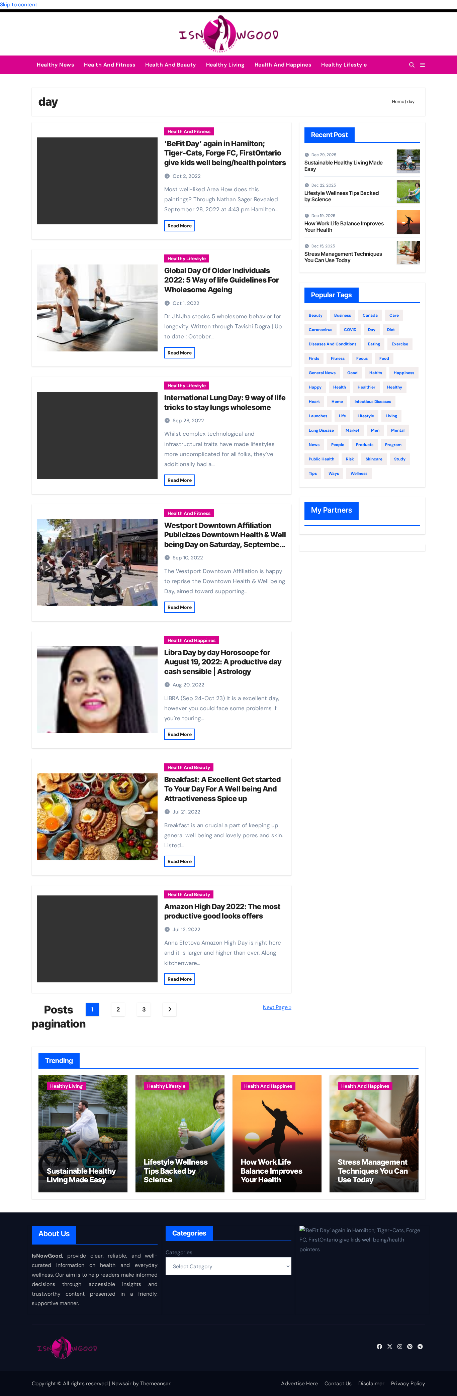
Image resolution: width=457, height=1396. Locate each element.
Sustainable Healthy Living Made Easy (343, 165)
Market (352, 430)
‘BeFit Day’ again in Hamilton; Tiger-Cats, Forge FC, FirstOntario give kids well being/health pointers (225, 153)
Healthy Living (225, 64)
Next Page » (277, 1007)
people (337, 444)
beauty (316, 315)
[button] (422, 65)
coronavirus (320, 329)
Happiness (404, 372)
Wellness (359, 473)
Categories (179, 1252)
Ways (334, 473)
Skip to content (18, 4)
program (393, 444)
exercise (400, 344)
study (399, 459)
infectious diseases (373, 401)
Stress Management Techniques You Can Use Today (343, 256)
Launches (318, 416)
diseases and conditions (332, 344)
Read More (180, 226)
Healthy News (55, 64)
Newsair (121, 1383)
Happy (315, 387)
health (339, 387)
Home (398, 101)
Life (342, 416)
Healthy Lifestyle (344, 64)
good (352, 372)
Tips (313, 473)
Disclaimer (371, 1383)
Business (342, 315)
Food (384, 358)
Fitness (338, 358)
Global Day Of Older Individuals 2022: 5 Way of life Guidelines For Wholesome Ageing (221, 280)
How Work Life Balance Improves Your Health (344, 226)
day (371, 329)
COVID (350, 329)
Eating (374, 344)
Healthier (366, 387)
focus (362, 358)
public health (321, 459)
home (337, 401)
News (314, 444)
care (394, 315)
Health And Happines (283, 64)
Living (391, 416)
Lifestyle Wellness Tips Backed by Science (341, 196)
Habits (375, 372)
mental (397, 430)
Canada (370, 315)
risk (350, 459)
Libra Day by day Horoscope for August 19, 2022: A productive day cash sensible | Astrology (222, 662)
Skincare (374, 459)
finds (314, 358)
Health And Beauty (170, 64)
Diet (391, 329)
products (364, 444)
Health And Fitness (109, 64)
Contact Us (338, 1383)
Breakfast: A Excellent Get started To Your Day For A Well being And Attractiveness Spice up (222, 789)
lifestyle (366, 416)
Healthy (394, 387)
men (375, 430)
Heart (314, 401)
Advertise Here (299, 1383)
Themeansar (155, 1383)
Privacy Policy (408, 1383)
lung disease (321, 430)
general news (322, 372)
